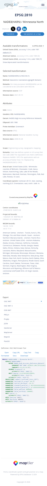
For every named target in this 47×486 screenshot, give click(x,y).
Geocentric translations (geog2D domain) (25, 80)
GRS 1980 (14, 122)
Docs (15, 356)
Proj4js (6, 319)
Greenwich (20, 126)
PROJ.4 (6, 315)
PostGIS (7, 341)
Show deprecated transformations (16, 62)
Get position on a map (32, 34)
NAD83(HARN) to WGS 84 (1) (18, 76)
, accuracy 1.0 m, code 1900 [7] (22, 59)
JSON (6, 323)
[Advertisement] (23, 433)
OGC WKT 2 (8, 306)
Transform (10, 34)
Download (24, 356)
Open (7, 352)
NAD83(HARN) (19, 114)
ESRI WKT (7, 310)
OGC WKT (7, 301)
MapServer (8, 332)
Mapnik (7, 337)
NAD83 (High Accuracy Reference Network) (25, 118)
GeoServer (8, 328)
